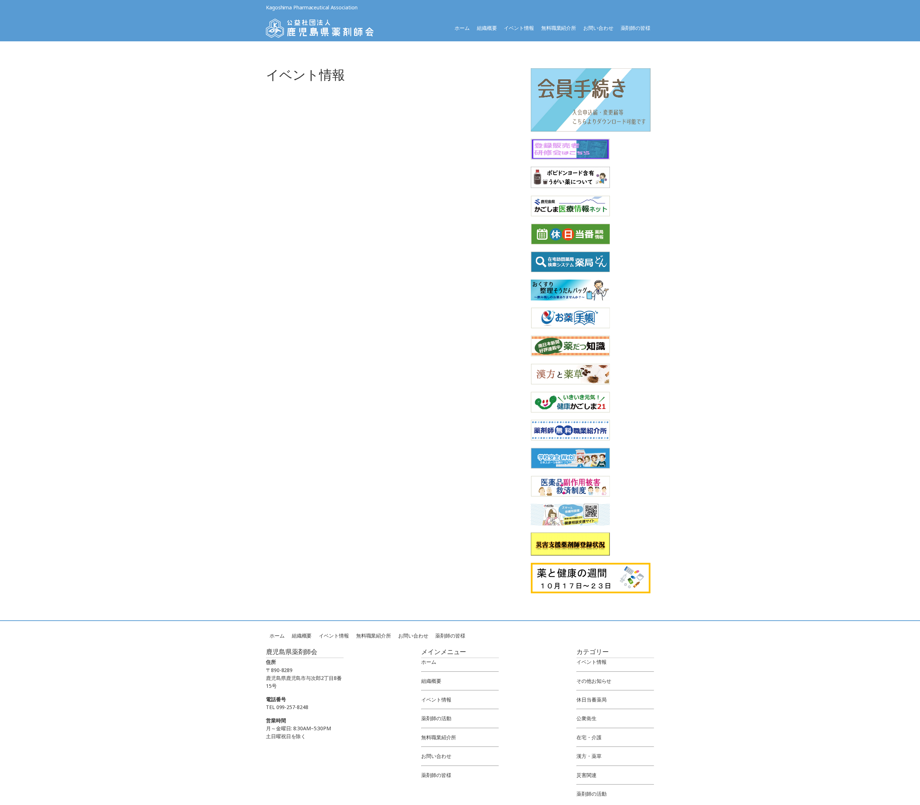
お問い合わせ (598, 27)
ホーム (462, 27)
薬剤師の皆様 (635, 27)
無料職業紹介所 (558, 27)
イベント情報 (519, 27)
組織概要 (487, 27)
